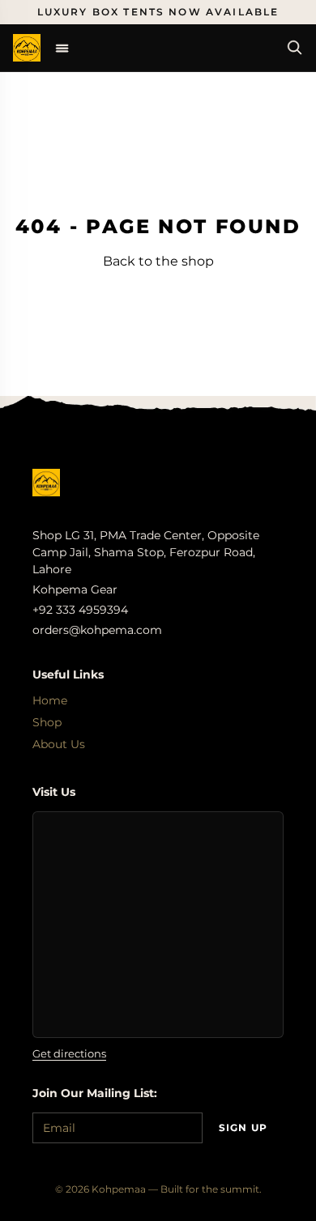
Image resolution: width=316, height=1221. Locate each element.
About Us (58, 744)
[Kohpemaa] (46, 482)
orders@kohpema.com (97, 630)
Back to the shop (158, 261)
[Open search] (295, 48)
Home (49, 700)
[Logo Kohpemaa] (27, 48)
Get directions (69, 1054)
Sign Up (243, 1127)
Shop (47, 722)
